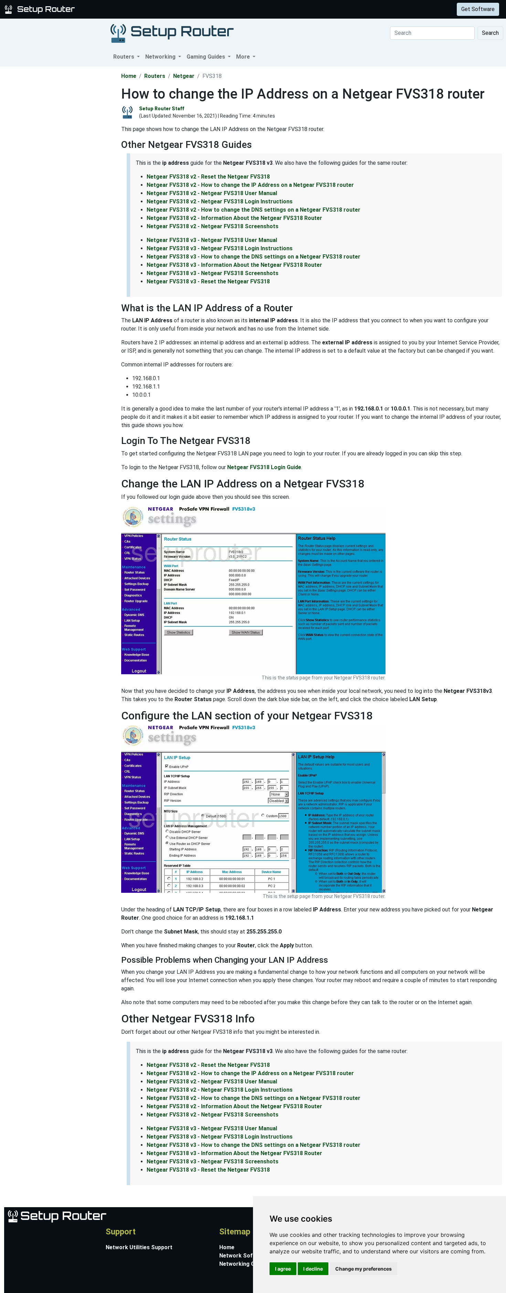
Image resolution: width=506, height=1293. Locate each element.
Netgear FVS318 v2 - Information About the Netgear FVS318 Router (234, 218)
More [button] (243, 56)
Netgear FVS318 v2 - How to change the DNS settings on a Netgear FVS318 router (253, 209)
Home (128, 76)
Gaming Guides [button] (206, 56)
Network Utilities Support (139, 1247)
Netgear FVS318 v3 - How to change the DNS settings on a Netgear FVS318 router (253, 256)
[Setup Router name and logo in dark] (172, 32)
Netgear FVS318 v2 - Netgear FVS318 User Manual (212, 193)
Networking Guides (243, 1264)
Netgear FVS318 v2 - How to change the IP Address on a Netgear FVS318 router (250, 185)
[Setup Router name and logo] (41, 9)
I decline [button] (313, 1269)
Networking (139, 9)
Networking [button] (161, 56)
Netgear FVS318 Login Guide (264, 467)
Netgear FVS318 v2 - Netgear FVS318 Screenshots (212, 226)
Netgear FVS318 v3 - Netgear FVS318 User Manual (212, 240)
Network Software (243, 1255)
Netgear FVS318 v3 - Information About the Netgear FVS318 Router (234, 265)
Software (171, 9)
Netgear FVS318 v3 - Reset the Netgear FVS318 (208, 281)
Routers (107, 9)
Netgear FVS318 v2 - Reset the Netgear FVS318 (208, 176)
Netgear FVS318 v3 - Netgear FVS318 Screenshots (212, 273)
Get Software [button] (478, 9)
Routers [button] (124, 56)
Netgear (183, 76)
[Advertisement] (60, 170)
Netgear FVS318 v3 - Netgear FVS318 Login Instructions (220, 248)
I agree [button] (283, 1269)
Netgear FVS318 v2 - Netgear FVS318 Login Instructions (220, 201)
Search (490, 33)
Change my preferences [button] (363, 1269)
